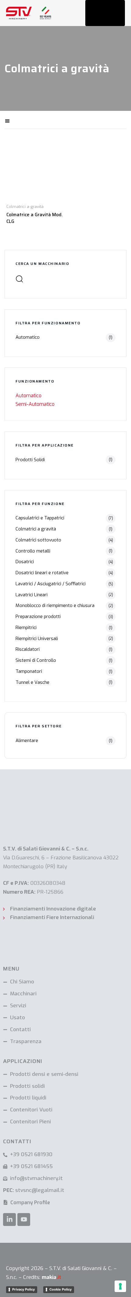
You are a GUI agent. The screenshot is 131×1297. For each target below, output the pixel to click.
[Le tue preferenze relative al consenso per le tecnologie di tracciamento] (120, 1286)
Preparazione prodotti (38, 616)
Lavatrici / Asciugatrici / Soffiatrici (51, 584)
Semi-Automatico (35, 404)
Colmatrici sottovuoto (38, 540)
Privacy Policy (23, 1289)
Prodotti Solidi (30, 460)
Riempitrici (26, 627)
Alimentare (27, 740)
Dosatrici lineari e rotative (42, 573)
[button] (28, 120)
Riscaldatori (28, 649)
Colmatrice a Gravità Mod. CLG (34, 218)
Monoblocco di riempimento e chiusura (55, 605)
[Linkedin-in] (9, 1219)
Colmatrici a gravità (36, 529)
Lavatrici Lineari (32, 595)
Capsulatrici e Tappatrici (40, 518)
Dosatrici (25, 562)
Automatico (28, 337)
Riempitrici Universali (37, 638)
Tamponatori (29, 671)
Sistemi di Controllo (36, 660)
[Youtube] (23, 1219)
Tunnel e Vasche (32, 682)
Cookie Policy (60, 1289)
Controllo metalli (33, 551)
